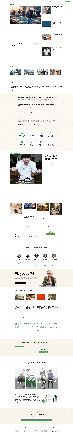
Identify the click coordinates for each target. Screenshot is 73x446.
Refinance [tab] (17, 348)
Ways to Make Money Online (50, 136)
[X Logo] (54, 433)
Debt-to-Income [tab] (19, 350)
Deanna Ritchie (54, 259)
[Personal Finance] (28, 232)
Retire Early (34, 431)
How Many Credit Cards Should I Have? (52, 381)
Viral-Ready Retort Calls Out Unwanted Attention (28, 90)
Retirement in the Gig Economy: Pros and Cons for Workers (36, 264)
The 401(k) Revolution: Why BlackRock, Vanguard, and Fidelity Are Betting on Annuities (42, 307)
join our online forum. (43, 128)
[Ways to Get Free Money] (41, 142)
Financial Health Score (44, 432)
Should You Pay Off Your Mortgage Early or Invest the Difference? (30, 87)
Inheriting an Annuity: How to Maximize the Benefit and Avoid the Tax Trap (31, 307)
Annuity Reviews (19, 232)
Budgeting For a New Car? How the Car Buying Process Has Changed (54, 264)
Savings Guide (35, 430)
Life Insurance (26, 432)
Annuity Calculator (44, 429)
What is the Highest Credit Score (31, 380)
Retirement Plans (22, 144)
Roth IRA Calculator (44, 431)
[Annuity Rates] (32, 133)
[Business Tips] (15, 234)
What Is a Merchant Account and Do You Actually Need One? (16, 222)
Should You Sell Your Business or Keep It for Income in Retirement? (42, 218)
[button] (50, 1)
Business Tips (18, 234)
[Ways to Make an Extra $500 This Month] (51, 142)
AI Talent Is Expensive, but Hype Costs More (29, 217)
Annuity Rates (31, 135)
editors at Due (21, 99)
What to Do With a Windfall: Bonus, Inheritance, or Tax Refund (57, 48)
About (16, 429)
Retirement (31, 234)
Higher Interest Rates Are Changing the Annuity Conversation (19, 307)
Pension (25, 431)
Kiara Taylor (36, 259)
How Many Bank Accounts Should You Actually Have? (16, 87)
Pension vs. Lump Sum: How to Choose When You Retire (55, 222)
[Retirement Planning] (28, 236)
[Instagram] (57, 433)
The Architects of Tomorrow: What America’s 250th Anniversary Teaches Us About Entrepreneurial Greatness (47, 327)
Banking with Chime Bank (20, 383)
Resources (54, 1)
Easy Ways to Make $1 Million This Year (41, 382)
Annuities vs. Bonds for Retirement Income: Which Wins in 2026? (53, 307)
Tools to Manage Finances (31, 145)
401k (33, 429)
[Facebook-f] (52, 433)
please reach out (36, 128)
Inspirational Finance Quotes (21, 236)
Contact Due (17, 430)
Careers (16, 431)
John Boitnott (45, 259)
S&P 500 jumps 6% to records (15, 82)
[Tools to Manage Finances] (32, 142)
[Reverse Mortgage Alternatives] (41, 133)
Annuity (17, 229)
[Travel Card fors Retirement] (22, 133)
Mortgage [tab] (18, 346)
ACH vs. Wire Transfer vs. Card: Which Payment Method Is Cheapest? (57, 22)
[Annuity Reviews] (15, 232)
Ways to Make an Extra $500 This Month (51, 145)
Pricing (16, 432)
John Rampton (28, 259)
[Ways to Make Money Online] (51, 133)
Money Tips (31, 229)
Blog (42, 434)
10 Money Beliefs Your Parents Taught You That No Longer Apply (45, 264)
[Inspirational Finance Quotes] (15, 236)
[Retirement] (28, 234)
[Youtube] (55, 433)
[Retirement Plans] (22, 142)
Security (16, 435)
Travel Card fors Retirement (22, 136)
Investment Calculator (44, 430)
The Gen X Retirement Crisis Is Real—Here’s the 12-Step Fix (57, 35)
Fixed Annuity (26, 430)
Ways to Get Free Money (41, 145)
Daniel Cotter (19, 259)
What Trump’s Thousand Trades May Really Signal (25, 44)
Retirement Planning (32, 236)
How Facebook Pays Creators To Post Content (57, 7)
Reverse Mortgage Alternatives (41, 136)
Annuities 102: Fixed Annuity (19, 264)
